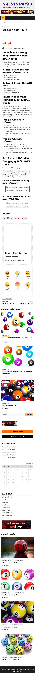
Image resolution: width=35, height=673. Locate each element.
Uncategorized (5, 26)
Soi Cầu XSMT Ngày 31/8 (8, 449)
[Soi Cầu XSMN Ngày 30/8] (17, 644)
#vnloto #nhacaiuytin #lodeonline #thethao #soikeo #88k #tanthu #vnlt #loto (17, 297)
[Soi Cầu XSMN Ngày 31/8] (17, 547)
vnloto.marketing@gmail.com (16, 260)
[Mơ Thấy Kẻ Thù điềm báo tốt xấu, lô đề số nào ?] (17, 322)
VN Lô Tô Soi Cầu (17, 4)
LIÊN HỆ (4, 500)
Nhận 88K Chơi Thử (17, 436)
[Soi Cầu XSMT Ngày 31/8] (17, 579)
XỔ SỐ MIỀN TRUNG (7, 515)
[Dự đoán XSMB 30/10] (17, 390)
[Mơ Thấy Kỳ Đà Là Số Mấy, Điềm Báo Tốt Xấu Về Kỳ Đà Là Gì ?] (17, 356)
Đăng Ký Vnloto (17, 431)
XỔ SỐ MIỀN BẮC (6, 510)
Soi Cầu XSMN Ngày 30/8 (9, 454)
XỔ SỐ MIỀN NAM (7, 513)
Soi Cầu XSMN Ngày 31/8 (9, 447)
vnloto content (12, 257)
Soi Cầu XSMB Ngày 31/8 (8, 452)
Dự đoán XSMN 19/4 (26, 302)
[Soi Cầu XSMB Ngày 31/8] (17, 612)
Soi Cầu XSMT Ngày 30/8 (8, 457)
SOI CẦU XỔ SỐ (6, 505)
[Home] (3, 18)
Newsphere (30, 669)
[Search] (33, 17)
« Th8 (16, 487)
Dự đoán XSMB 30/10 (9, 405)
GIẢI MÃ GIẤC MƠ (7, 497)
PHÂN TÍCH (5, 502)
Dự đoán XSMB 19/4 (8, 302)
